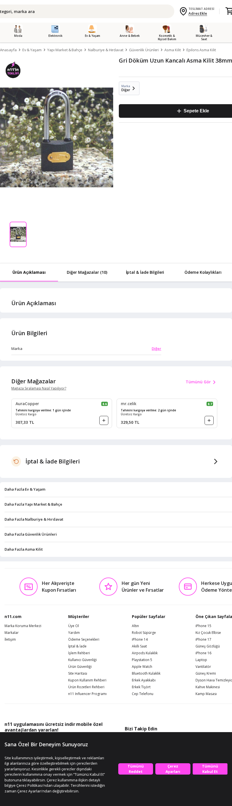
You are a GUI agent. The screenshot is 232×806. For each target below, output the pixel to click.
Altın (135, 626)
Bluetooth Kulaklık (146, 673)
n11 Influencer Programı (87, 694)
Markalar (12, 632)
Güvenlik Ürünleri (144, 49)
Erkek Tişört (141, 687)
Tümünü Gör (198, 381)
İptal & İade (77, 646)
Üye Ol (73, 626)
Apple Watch (142, 666)
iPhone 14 (140, 639)
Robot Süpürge (144, 632)
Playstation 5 (142, 660)
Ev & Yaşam (32, 49)
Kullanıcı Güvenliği (82, 660)
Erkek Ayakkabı (144, 680)
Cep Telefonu (142, 694)
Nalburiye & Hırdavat (105, 49)
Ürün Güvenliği (80, 666)
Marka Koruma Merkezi (23, 626)
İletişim (10, 639)
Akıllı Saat (139, 646)
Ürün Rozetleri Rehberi (86, 687)
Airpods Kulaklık (145, 653)
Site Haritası (77, 673)
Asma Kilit (172, 49)
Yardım (74, 632)
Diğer (156, 348)
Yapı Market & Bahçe (64, 49)
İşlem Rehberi (79, 653)
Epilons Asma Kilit (201, 49)
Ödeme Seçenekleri (83, 639)
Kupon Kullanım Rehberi (87, 680)
